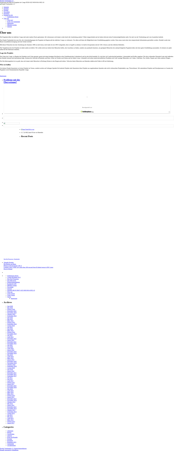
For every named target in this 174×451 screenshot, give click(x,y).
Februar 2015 (11, 395)
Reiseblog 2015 (11, 442)
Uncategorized (11, 445)
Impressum (10, 23)
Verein (9, 297)
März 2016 (10, 392)
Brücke (9, 432)
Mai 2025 (10, 319)
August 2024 (11, 325)
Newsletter (7, 12)
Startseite (6, 7)
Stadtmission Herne (12, 17)
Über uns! (10, 20)
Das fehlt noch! (11, 280)
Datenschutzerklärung (13, 282)
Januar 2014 (10, 405)
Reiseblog (6, 13)
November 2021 (12, 343)
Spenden (6, 8)
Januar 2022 (10, 340)
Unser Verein (11, 293)
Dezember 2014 (11, 399)
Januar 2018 (10, 371)
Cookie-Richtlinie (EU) (14, 277)
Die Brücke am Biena (10, 264)
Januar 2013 (10, 423)
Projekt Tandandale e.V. (7, 1)
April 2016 (10, 390)
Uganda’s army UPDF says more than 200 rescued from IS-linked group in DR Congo (28, 267)
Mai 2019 (10, 355)
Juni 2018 (10, 369)
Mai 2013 (10, 416)
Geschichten (10, 434)
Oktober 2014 (11, 402)
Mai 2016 (10, 389)
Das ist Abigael (8, 269)
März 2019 (10, 358)
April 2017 (10, 381)
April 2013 (10, 418)
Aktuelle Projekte (9, 262)
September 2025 (12, 316)
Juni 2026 (10, 306)
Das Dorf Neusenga (13, 279)
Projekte (6, 10)
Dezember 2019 (11, 351)
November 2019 (12, 353)
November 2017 (12, 374)
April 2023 (10, 337)
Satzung (9, 26)
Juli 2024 (10, 327)
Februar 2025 (11, 322)
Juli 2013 (10, 415)
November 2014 (12, 400)
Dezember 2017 (11, 373)
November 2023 (12, 334)
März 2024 (10, 330)
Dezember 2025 (11, 311)
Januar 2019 (10, 360)
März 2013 (10, 420)
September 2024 (12, 324)
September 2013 (12, 412)
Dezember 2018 (11, 361)
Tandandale (10, 444)
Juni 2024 (10, 329)
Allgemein (10, 431)
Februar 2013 (11, 421)
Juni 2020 (10, 347)
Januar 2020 (10, 350)
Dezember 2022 (11, 338)
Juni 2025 (10, 317)
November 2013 (12, 408)
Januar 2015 (10, 397)
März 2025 (10, 321)
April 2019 (10, 356)
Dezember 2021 (11, 342)
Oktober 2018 (11, 364)
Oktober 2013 (11, 410)
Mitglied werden (12, 25)
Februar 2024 (11, 332)
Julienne (9, 435)
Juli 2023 (10, 335)
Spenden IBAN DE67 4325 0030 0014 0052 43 (21, 290)
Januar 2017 (10, 384)
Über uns (6, 18)
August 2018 (11, 368)
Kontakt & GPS (8, 15)
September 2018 (12, 366)
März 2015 (10, 394)
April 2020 (10, 348)
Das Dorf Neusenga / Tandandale (12, 259)
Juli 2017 (10, 377)
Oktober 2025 (11, 314)
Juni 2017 (10, 379)
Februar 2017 (11, 382)
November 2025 (12, 312)
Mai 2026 (10, 308)
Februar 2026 (11, 309)
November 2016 (12, 387)
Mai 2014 (10, 403)
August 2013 (11, 413)
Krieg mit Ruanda (12, 437)
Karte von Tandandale (13, 21)
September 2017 (12, 376)
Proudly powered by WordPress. (9, 450)
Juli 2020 (10, 345)
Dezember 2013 (11, 407)
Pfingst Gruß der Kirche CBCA (13, 265)
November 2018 (12, 363)
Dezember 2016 (11, 386)
